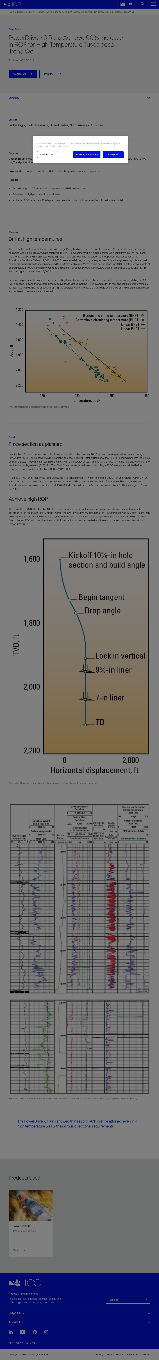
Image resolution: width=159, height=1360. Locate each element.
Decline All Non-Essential (87, 154)
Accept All (113, 154)
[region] (80, 149)
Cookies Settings (45, 154)
